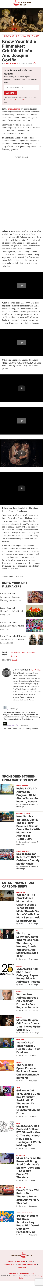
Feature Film (20, 892)
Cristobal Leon (18, 652)
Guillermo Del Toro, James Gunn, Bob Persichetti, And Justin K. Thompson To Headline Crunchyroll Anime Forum (28, 1102)
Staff (30, 1261)
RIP (17, 930)
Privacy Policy (14, 100)
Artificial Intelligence (24, 1213)
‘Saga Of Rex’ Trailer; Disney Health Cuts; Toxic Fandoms (28, 1047)
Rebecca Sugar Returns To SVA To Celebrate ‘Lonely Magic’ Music (28, 858)
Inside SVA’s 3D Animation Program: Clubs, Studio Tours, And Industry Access (28, 795)
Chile (15, 660)
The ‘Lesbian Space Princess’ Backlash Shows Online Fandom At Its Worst (27, 1071)
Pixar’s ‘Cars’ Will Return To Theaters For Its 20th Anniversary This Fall (27, 1196)
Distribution (20, 1155)
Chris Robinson (11, 63)
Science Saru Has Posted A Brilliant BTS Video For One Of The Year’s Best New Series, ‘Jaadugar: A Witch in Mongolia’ (28, 1135)
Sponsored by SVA (22, 785)
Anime (18, 1087)
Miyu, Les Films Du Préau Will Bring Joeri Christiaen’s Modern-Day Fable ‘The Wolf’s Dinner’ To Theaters (28, 1167)
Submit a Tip (9, 1264)
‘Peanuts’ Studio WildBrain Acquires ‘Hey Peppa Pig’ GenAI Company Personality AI (27, 1223)
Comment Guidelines (27, 1264)
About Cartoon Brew (16, 1261)
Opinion (19, 1062)
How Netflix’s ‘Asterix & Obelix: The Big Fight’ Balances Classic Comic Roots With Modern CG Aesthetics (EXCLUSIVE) (28, 828)
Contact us (21, 1267)
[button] (21, 285)
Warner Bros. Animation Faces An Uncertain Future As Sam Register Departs (27, 1001)
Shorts (35, 36)
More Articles (36, 670)
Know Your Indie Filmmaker (16, 36)
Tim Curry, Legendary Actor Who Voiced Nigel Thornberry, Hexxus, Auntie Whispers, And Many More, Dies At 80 (27, 945)
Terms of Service (29, 100)
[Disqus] (21, 733)
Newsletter (20, 1039)
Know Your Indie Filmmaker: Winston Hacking (10, 597)
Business (19, 991)
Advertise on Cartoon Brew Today (21, 1274)
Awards (19, 966)
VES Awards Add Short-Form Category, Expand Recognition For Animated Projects (28, 975)
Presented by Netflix (23, 813)
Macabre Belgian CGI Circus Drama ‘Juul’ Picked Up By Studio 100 (28, 1024)
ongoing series (14, 109)
